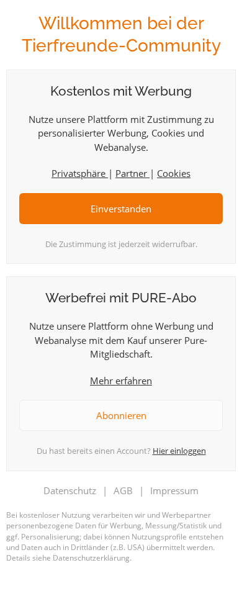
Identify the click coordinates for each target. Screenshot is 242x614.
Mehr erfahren (121, 380)
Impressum (174, 490)
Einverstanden (121, 208)
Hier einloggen (179, 450)
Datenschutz (69, 490)
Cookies (173, 173)
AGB (123, 490)
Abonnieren (121, 415)
